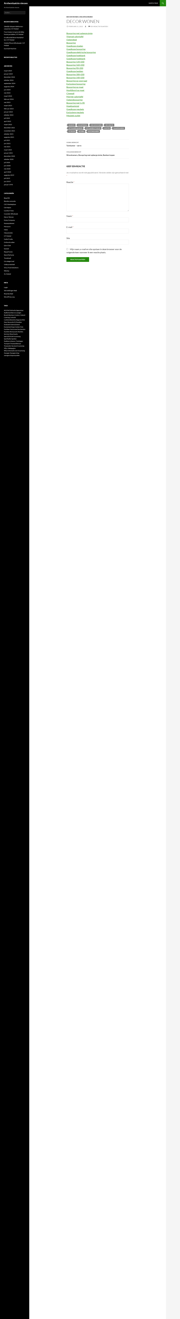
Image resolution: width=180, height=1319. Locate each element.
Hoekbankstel (72, 106)
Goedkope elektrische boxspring (81, 52)
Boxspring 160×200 (75, 65)
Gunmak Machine (10, 49)
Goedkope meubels (75, 109)
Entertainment (15, 324)
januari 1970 (8, 185)
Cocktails (13, 317)
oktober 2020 (8, 159)
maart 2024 (8, 96)
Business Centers (14, 315)
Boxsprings (82, 125)
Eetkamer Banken (75, 128)
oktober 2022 (8, 115)
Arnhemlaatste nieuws (16, 3)
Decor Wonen (72, 17)
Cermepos (7, 207)
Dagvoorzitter (20, 320)
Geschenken (21, 329)
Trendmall (7, 258)
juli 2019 (7, 178)
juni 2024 (7, 90)
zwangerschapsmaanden (12, 355)
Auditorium (7, 313)
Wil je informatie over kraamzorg (14, 350)
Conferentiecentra (10, 320)
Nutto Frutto (8, 239)
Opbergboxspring (74, 99)
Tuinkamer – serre (73, 144)
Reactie (70, 182)
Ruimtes (20, 332)
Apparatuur (19, 310)
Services (6, 334)
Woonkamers (93, 131)
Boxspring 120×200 (75, 61)
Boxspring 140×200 (75, 77)
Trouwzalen (7, 346)
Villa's (6, 348)
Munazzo (7, 226)
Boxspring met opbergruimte (79, 33)
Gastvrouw (13, 329)
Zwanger (7, 353)
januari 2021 (8, 153)
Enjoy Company (9, 220)
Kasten (107, 128)
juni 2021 (7, 143)
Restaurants (14, 332)
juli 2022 (7, 118)
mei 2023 (7, 102)
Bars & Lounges (16, 313)
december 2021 (9, 128)
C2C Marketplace (10, 204)
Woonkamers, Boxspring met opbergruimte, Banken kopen (90, 153)
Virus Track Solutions (11, 268)
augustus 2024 (9, 87)
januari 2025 (8, 74)
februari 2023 (9, 109)
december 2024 (9, 77)
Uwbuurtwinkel (9, 264)
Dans (5, 322)
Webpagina (12, 348)
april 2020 (7, 172)
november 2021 (9, 131)
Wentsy (6, 271)
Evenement (7, 327)
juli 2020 (7, 162)
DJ (15, 322)
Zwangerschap (14, 353)
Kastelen (7, 332)
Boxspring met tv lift (75, 103)
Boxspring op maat (74, 87)
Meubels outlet (73, 115)
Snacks (15, 334)
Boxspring (71, 43)
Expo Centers (15, 327)
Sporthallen (7, 339)
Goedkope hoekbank (75, 55)
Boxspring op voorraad (76, 80)
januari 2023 (8, 112)
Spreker (14, 339)
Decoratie (109, 125)
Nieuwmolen (8, 233)
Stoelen (72, 131)
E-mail (69, 227)
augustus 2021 (9, 137)
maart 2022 (8, 124)
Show (11, 334)
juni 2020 (7, 166)
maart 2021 (8, 150)
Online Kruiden (9, 242)
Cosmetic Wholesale (11, 214)
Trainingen (19, 341)
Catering (7, 317)
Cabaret (22, 315)
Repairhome (8, 252)
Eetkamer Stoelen (93, 128)
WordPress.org (9, 297)
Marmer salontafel (74, 96)
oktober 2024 (8, 80)
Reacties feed (8, 294)
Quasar (6, 249)
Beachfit (7, 198)
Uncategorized (86, 17)
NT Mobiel (7, 236)
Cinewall (70, 93)
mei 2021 (7, 147)
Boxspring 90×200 (74, 68)
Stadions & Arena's (10, 341)
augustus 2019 (9, 175)
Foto (21, 327)
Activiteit (7, 310)
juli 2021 (7, 140)
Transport (7, 343)
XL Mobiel (7, 274)
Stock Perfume (9, 255)
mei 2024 (7, 93)
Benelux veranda (10, 201)
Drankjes (19, 322)
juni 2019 (7, 181)
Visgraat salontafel (74, 36)
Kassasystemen (9, 223)
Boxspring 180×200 (75, 74)
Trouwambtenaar (15, 343)
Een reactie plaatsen (99, 26)
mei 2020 (7, 169)
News (6, 230)
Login (6, 287)
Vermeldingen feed (10, 291)
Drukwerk (7, 324)
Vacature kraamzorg (17, 346)
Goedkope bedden (74, 71)
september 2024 (9, 83)
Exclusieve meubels (75, 112)
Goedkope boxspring (75, 49)
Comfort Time (9, 211)
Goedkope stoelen (74, 46)
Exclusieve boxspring (75, 84)
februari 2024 (9, 99)
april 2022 (7, 121)
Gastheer (7, 329)
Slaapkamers (118, 128)
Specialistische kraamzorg (12, 336)
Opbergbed (71, 39)
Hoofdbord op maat (75, 90)
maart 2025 (8, 71)
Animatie (13, 310)
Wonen (81, 131)
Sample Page (153, 3)
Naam (69, 216)
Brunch (6, 315)
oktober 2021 (8, 134)
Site (68, 238)
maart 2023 (8, 105)
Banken (72, 125)
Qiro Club (7, 245)
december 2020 (9, 156)
